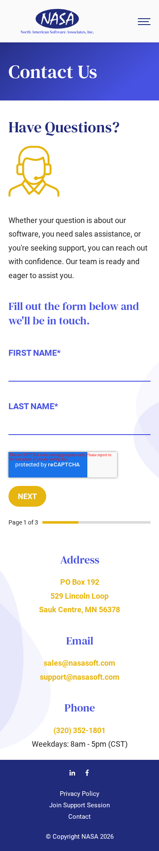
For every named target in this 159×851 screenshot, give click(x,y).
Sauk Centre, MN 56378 (79, 609)
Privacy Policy (79, 794)
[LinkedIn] (72, 774)
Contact (79, 816)
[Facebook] (87, 774)
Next (27, 496)
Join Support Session (79, 805)
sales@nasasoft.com (79, 662)
